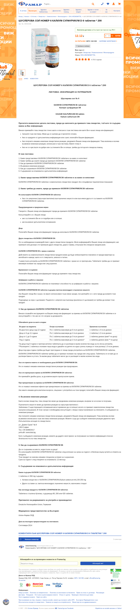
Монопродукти (62, 16)
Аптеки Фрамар (33, 608)
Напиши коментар (32, 539)
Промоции (33, 11)
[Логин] (114, 4)
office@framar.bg (94, 578)
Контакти (117, 11)
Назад (21, 16)
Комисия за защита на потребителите (58, 602)
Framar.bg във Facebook (65, 608)
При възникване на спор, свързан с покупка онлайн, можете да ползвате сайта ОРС (47, 600)
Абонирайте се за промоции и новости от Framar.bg (43, 559)
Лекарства (41, 16)
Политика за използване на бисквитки (62, 592)
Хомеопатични (51, 16)
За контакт (22, 580)
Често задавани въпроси (27, 597)
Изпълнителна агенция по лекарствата (31, 602)
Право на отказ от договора (85, 592)
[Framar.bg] (30, 4)
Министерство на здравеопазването (84, 602)
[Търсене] (93, 4)
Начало (26, 16)
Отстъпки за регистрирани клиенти (46, 595)
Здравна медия (78, 11)
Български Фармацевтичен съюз (87, 600)
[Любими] (108, 4)
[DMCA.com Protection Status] (115, 589)
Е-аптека (23, 11)
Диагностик (57, 11)
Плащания (29, 595)
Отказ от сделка (64, 595)
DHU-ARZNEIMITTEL (75, 16)
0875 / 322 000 (79, 578)
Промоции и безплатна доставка (82, 595)
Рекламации (100, 592)
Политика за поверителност (39, 592)
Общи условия (23, 592)
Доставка (22, 595)
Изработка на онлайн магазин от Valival (108, 608)
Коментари (34, 78)
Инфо (26, 78)
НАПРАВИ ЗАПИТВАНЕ (107, 41)
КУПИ (117, 36)
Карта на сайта (41, 597)
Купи (20, 78)
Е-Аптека (34, 16)
